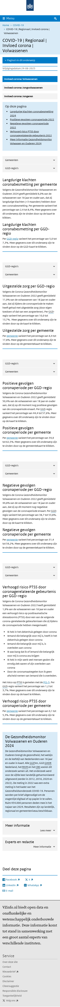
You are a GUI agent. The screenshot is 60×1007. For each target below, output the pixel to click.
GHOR (48, 763)
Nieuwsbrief (17, 971)
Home (5, 25)
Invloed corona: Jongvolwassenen (23, 87)
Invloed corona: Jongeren (18, 96)
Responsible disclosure (15, 990)
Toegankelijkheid (12, 995)
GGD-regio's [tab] (11, 168)
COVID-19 (18, 25)
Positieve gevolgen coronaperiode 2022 (32, 119)
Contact (6, 966)
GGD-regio (12, 238)
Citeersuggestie (10, 986)
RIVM (25, 767)
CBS (38, 767)
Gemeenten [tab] (11, 160)
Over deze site (10, 961)
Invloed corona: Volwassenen (29, 79)
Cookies (6, 976)
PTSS (19, 682)
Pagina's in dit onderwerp (21, 60)
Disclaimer (8, 981)
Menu (10, 18)
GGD (51, 311)
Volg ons (19, 1000)
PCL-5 (46, 682)
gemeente (12, 335)
